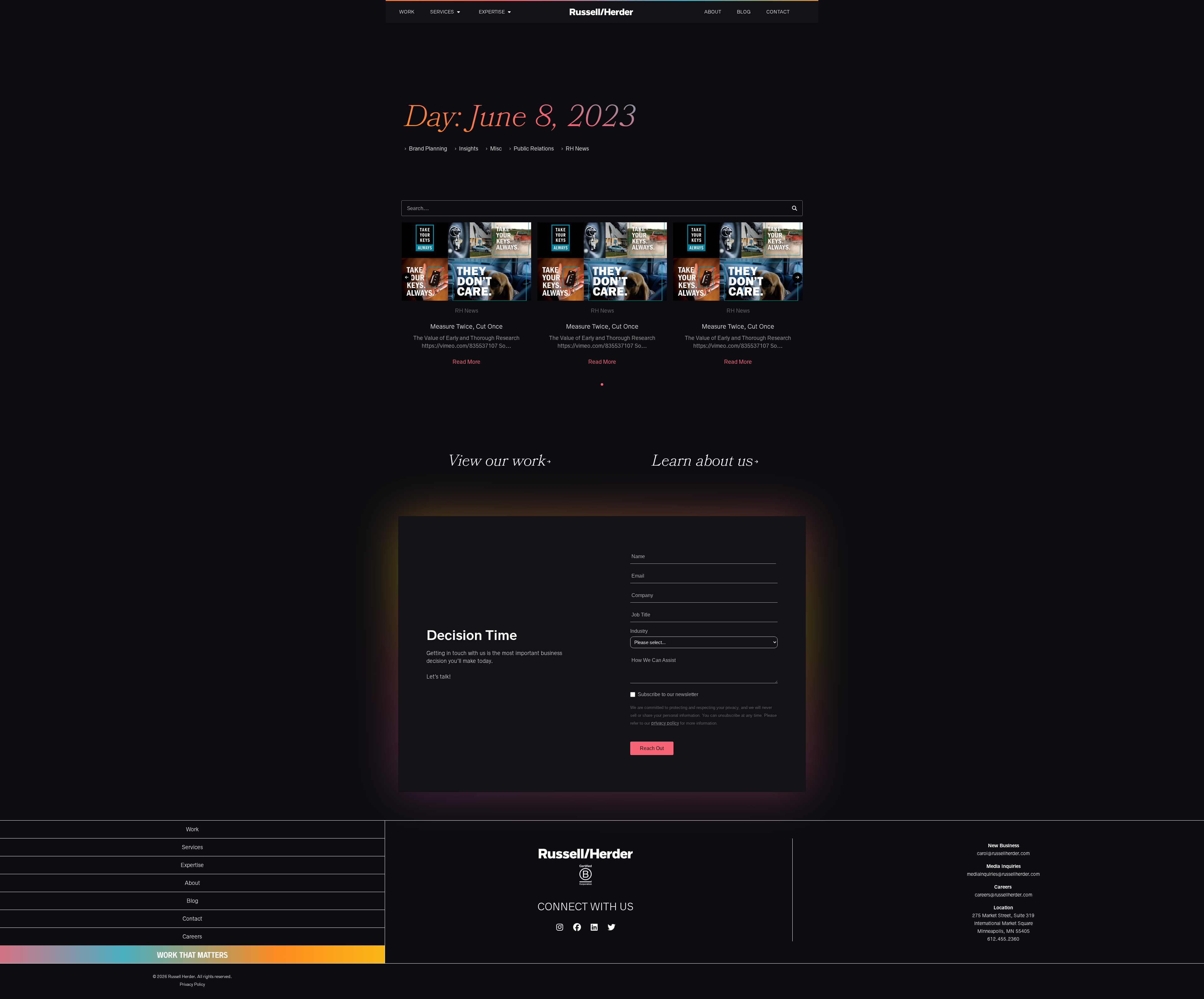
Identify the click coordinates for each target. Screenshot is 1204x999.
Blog (744, 12)
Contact (777, 12)
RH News (466, 311)
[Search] (794, 208)
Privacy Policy (192, 984)
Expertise (492, 12)
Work (407, 12)
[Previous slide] (407, 277)
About (712, 12)
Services (442, 12)
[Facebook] (577, 927)
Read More (466, 362)
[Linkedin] (594, 927)
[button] (602, 384)
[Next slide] (797, 277)
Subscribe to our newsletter (668, 694)
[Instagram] (560, 927)
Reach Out (652, 748)
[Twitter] (611, 927)
